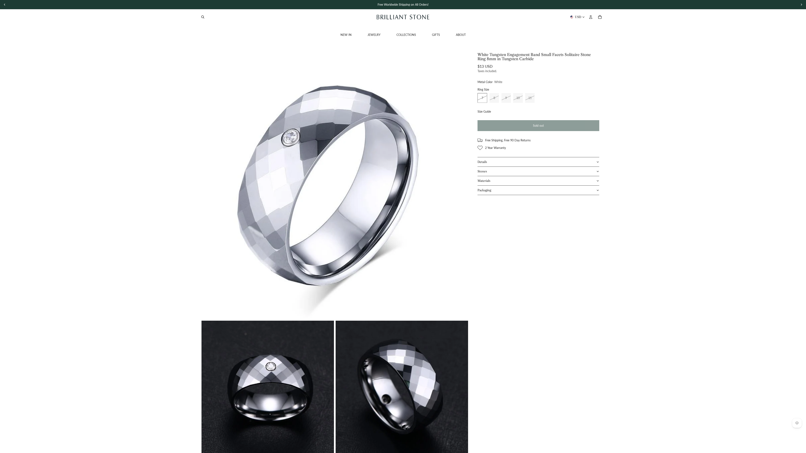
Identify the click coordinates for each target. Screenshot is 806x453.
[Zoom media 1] (335, 186)
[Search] (202, 17)
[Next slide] (801, 4)
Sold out (538, 125)
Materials (484, 181)
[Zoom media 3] (402, 387)
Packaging (484, 190)
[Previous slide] (4, 4)
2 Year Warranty (495, 148)
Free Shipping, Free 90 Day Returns (508, 140)
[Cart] (599, 17)
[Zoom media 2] (268, 387)
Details (482, 162)
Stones (482, 171)
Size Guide (484, 111)
